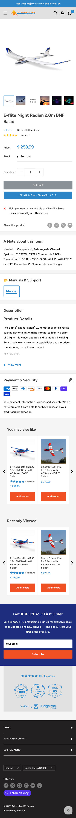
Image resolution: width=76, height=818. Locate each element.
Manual (11, 291)
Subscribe (38, 654)
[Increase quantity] (39, 172)
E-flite (8, 130)
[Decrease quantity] (21, 172)
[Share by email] (70, 225)
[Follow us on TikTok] (39, 785)
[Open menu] (5, 13)
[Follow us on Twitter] (12, 785)
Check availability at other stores (28, 213)
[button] (38, 195)
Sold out (38, 185)
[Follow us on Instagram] (19, 785)
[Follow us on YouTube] (32, 785)
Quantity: (9, 172)
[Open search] (55, 13)
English (9, 768)
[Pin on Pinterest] (56, 225)
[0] (69, 13)
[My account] (62, 13)
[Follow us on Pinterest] (26, 785)
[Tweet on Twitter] (63, 225)
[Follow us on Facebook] (6, 785)
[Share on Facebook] (49, 225)
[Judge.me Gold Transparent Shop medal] (38, 691)
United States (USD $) (36, 768)
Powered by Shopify (14, 810)
